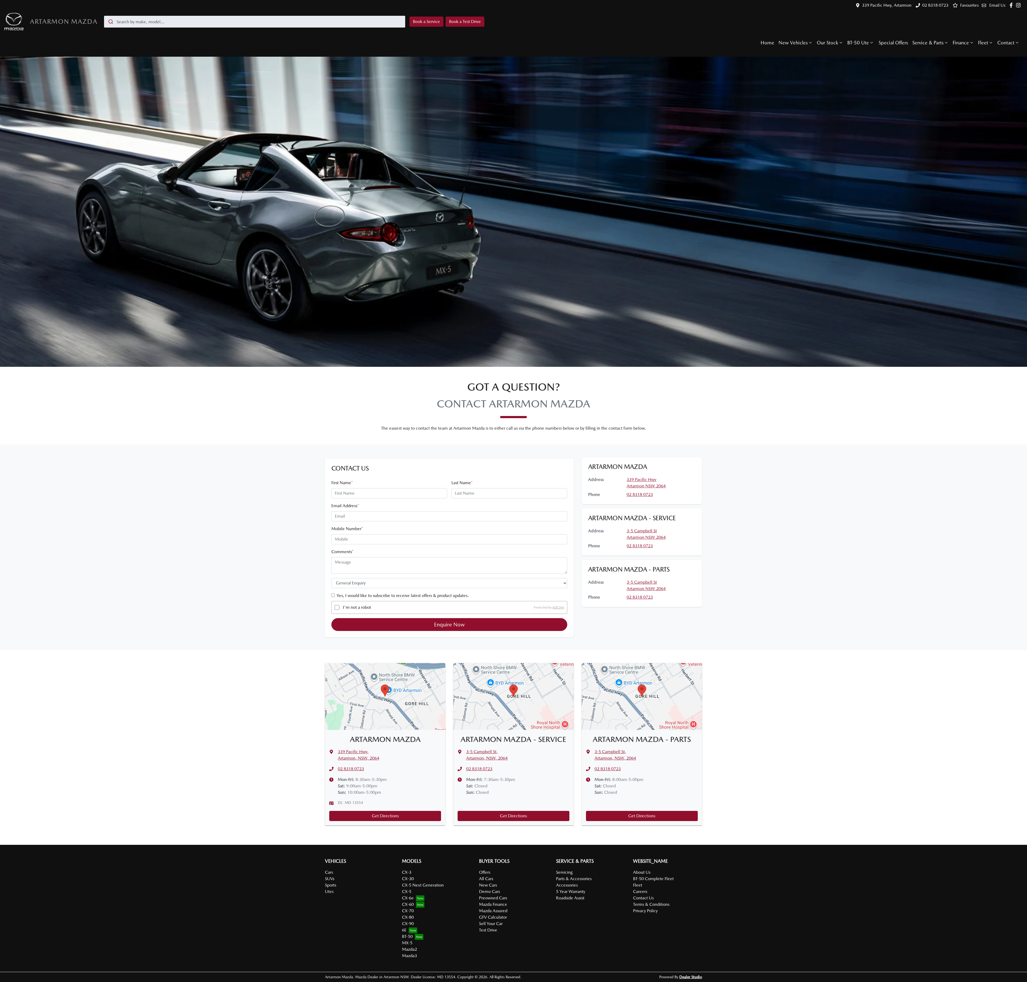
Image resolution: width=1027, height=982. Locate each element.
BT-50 (407, 936)
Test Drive (488, 930)
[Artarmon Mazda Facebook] (1012, 5)
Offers (484, 872)
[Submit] (110, 22)
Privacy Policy (645, 910)
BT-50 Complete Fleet (653, 878)
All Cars (486, 878)
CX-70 (408, 910)
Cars (329, 872)
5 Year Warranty (570, 891)
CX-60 (408, 904)
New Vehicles (793, 42)
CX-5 (406, 891)
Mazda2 (409, 949)
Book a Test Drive (465, 21)
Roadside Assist (570, 897)
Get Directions (385, 815)
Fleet (983, 42)
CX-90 (408, 923)
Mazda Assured (493, 910)
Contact (1005, 42)
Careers (640, 891)
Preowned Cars (493, 897)
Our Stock (827, 42)
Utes (329, 891)
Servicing (564, 872)
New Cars (488, 885)
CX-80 (408, 917)
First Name (342, 482)
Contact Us (643, 897)
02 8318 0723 (935, 5)
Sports (330, 885)
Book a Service (426, 21)
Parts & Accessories (574, 878)
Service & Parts (928, 42)
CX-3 (406, 872)
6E (404, 930)
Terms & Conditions (651, 904)
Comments (342, 551)
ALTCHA (558, 607)
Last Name (462, 482)
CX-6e (408, 897)
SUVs (329, 878)
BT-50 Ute (858, 42)
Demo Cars (489, 891)
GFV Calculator (493, 917)
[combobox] (254, 22)
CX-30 (408, 878)
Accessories (567, 885)
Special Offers (893, 42)
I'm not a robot (357, 607)
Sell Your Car (491, 923)
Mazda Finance (493, 904)
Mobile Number (347, 528)
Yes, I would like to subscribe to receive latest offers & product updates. (403, 595)
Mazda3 (409, 955)
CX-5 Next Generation (423, 885)
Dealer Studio (690, 977)
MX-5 (407, 942)
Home (767, 42)
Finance (961, 42)
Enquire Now (449, 624)
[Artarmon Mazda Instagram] (1019, 5)
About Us (641, 872)
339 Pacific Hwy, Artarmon (886, 5)
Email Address (345, 505)
